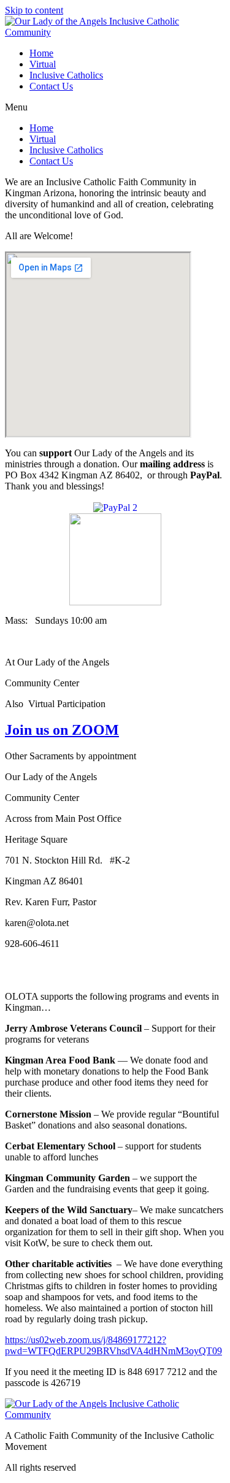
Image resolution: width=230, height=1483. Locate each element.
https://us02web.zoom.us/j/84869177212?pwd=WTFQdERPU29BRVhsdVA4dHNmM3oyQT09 (113, 1345)
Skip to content (34, 10)
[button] (115, 107)
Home (41, 53)
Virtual (42, 64)
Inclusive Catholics (66, 75)
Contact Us (51, 86)
